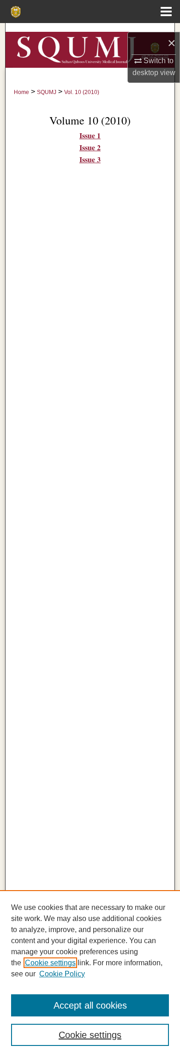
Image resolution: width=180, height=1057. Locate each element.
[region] (90, 973)
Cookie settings (50, 963)
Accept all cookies (90, 1005)
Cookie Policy (62, 974)
